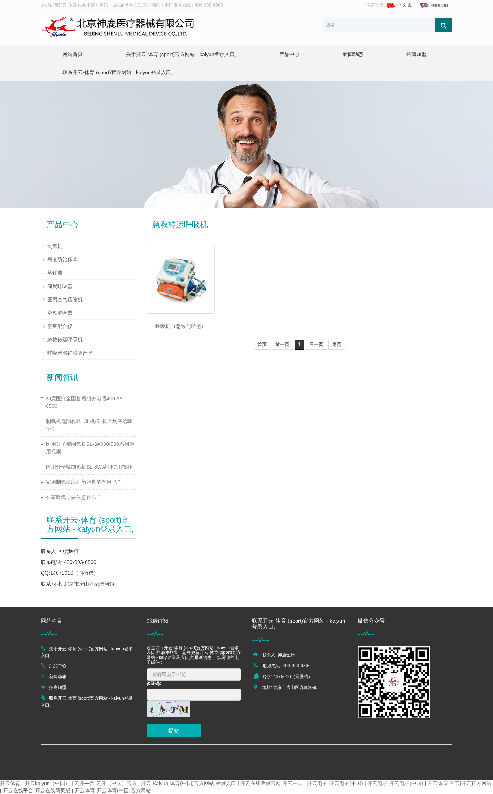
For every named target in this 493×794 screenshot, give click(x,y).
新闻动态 (353, 54)
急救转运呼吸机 (65, 339)
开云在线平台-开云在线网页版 (36, 790)
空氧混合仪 (60, 326)
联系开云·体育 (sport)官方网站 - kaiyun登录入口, (117, 72)
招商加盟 (416, 54)
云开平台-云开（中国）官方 (105, 783)
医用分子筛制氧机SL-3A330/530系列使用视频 (90, 447)
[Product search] (443, 25)
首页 (262, 344)
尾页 (336, 344)
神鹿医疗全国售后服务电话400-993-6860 (86, 402)
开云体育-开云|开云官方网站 (460, 783)
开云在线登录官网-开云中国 (271, 783)
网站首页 (72, 54)
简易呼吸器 (60, 286)
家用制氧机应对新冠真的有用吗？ (84, 482)
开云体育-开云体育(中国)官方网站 (113, 790)
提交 (173, 731)
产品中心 (289, 54)
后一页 (316, 344)
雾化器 (54, 273)
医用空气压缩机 (65, 299)
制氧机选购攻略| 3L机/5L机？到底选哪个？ (89, 425)
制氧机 (54, 246)
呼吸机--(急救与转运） (180, 326)
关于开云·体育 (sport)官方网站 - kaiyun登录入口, (181, 54)
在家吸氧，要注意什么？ (73, 497)
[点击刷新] (168, 709)
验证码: (154, 683)
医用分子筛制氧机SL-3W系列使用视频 (89, 467)
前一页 (282, 344)
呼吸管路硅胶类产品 (70, 353)
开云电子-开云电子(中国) (335, 783)
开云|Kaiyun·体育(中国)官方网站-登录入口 (188, 783)
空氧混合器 (60, 313)
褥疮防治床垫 (62, 259)
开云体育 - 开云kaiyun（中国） (35, 783)
